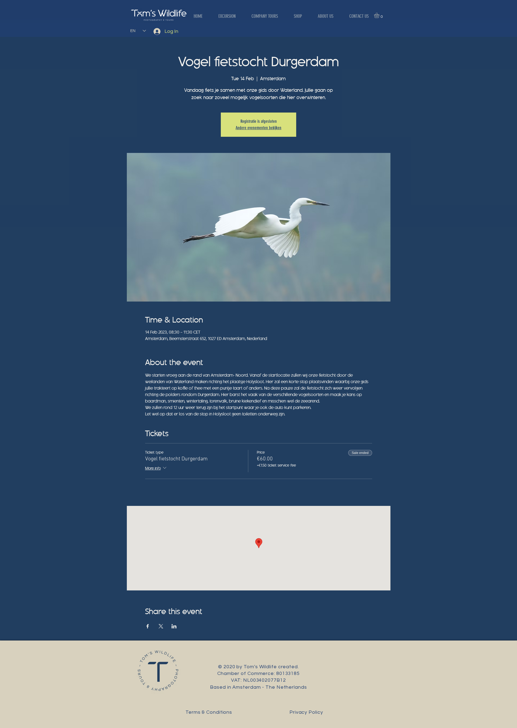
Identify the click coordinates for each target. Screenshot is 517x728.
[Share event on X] (160, 626)
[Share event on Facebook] (147, 626)
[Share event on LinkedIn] (174, 626)
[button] (380, 15)
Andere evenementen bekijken (258, 127)
